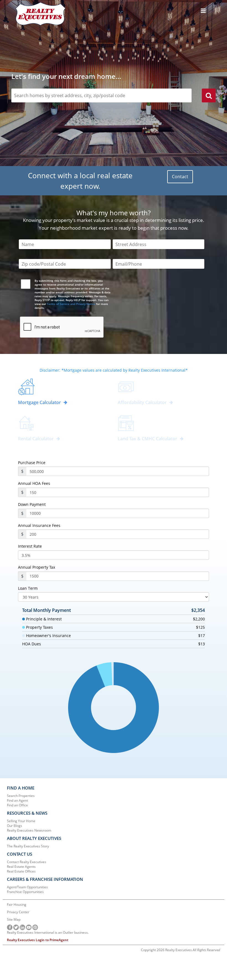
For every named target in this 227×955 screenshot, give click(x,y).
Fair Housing (16, 904)
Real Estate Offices (21, 871)
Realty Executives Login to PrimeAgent (37, 940)
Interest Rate (30, 546)
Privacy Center (18, 912)
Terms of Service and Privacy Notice (71, 304)
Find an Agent (17, 800)
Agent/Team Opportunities (27, 887)
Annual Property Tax (36, 567)
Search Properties (21, 795)
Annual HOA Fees (34, 483)
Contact (180, 177)
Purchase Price (31, 462)
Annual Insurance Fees (39, 525)
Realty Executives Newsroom (29, 830)
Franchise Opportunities (25, 891)
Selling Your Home (21, 821)
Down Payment (32, 504)
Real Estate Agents (21, 866)
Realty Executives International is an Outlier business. (48, 932)
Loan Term (28, 588)
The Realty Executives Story (28, 846)
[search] (209, 96)
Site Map (13, 919)
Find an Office (17, 805)
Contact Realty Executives (26, 862)
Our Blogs (14, 825)
